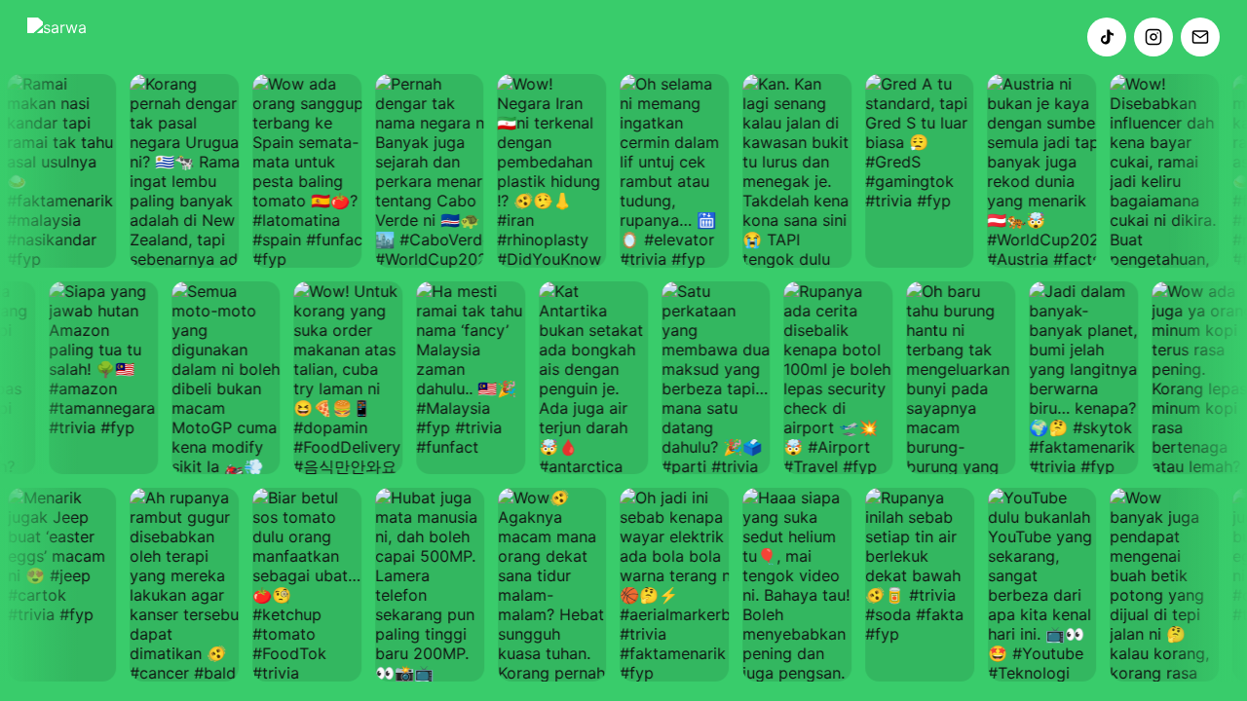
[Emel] (1200, 37)
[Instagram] (1153, 37)
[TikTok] (1106, 37)
